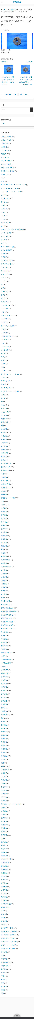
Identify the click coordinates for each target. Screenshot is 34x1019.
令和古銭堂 (17, 2)
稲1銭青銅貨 (5, 862)
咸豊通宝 (4, 525)
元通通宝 (4, 443)
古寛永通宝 (8, 94)
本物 (26, 94)
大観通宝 (4, 577)
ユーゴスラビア (6, 388)
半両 (2, 474)
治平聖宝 (4, 797)
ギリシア (4, 257)
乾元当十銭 (4, 412)
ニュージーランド (7, 305)
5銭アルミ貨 (5, 157)
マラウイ (4, 360)
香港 (2, 993)
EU (2, 178)
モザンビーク (5, 381)
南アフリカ (4, 481)
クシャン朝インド (7, 260)
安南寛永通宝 (5, 601)
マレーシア (4, 370)
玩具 (2, 838)
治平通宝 (4, 800)
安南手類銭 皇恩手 (7, 618)
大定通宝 (4, 570)
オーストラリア (6, 233)
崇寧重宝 (4, 680)
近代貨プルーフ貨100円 (9, 931)
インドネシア (5, 222)
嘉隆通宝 (4, 546)
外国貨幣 (4, 556)
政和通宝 (4, 711)
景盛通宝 (4, 742)
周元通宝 (4, 518)
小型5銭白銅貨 (6, 663)
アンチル (4, 202)
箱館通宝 (4, 876)
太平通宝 (4, 594)
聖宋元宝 (4, 897)
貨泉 (2, 911)
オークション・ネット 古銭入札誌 (12, 229)
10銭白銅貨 (4, 143)
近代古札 (4, 914)
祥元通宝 (4, 849)
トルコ (3, 298)
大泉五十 (4, 573)
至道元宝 (4, 900)
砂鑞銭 (3, 845)
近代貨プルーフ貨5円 (8, 948)
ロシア (3, 398)
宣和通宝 (4, 646)
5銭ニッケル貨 (6, 164)
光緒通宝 (4, 450)
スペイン (4, 278)
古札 (2, 501)
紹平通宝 (4, 880)
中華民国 (4, 408)
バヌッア (4, 312)
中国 (2, 405)
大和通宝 (4, 563)
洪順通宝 (4, 818)
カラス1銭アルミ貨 (7, 247)
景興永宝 (4, 752)
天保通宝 (4, 580)
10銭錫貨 (4, 147)
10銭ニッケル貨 (6, 140)
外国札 (3, 553)
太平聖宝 (4, 591)
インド (3, 219)
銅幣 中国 (4, 959)
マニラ (3, 357)
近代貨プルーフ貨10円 (8, 935)
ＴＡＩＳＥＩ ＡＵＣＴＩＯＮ (11, 191)
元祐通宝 (4, 432)
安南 (2, 597)
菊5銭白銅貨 (5, 907)
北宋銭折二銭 (5, 470)
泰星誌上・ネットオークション (11, 804)
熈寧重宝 (4, 835)
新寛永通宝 (4, 714)
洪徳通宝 (4, 811)
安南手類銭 (4, 604)
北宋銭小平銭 (5, 467)
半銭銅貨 (4, 477)
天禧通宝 (4, 584)
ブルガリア (4, 339)
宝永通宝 (4, 642)
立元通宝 (4, 866)
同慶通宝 (4, 511)
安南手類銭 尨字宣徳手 (8, 611)
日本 (20, 94)
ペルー (3, 343)
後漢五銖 (4, 701)
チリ (2, 288)
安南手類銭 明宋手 (7, 615)
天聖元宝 (4, 587)
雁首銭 (3, 979)
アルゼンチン (5, 198)
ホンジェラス (5, 350)
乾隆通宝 (4, 419)
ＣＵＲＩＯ (4, 174)
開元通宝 (4, 969)
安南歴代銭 (4, 632)
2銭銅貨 (3, 154)
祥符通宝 (4, 855)
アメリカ (4, 195)
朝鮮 (2, 763)
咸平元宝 (4, 522)
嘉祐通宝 (4, 542)
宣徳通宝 (4, 649)
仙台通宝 (4, 429)
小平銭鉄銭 (4, 670)
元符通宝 (4, 436)
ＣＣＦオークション (8, 171)
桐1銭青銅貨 (5, 769)
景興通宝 (4, 756)
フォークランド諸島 (8, 326)
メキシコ (4, 377)
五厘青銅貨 (4, 422)
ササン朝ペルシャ (7, 264)
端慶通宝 (4, 873)
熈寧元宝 (4, 828)
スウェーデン (5, 274)
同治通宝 (4, 515)
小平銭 (3, 666)
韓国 (2, 983)
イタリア (4, 209)
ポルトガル (4, 346)
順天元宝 (4, 986)
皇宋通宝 (4, 842)
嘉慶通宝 (4, 539)
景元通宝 (4, 739)
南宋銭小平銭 (5, 484)
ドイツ (3, 295)
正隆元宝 (4, 783)
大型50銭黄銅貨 (6, 566)
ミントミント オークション (10, 374)
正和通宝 (4, 780)
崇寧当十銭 (4, 673)
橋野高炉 (4, 773)
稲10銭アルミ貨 (6, 859)
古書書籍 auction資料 (8, 498)
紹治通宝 (4, 883)
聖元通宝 (4, 893)
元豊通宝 (4, 439)
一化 (2, 401)
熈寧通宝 (4, 831)
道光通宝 (4, 952)
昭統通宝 (4, 735)
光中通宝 (4, 446)
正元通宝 (4, 776)
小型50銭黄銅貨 (6, 659)
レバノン (4, 394)
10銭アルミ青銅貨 (7, 136)
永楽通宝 (4, 790)
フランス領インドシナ (8, 336)
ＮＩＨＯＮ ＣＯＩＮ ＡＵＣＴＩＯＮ (13, 185)
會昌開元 (4, 759)
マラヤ (3, 363)
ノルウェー (4, 308)
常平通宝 (4, 687)
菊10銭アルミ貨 (6, 904)
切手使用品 (4, 453)
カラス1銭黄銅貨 (6, 250)
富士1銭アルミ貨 (6, 652)
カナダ (3, 243)
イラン (3, 216)
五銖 (2, 425)
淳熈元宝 (4, 825)
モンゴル (4, 384)
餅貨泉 (3, 990)
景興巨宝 (4, 749)
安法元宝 (4, 635)
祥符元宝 (4, 852)
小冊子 (3, 656)
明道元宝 (4, 728)
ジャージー (4, 267)
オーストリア (5, 236)
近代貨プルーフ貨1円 (8, 938)
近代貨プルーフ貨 (7, 928)
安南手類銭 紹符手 (7, 628)
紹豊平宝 (4, 890)
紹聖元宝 (4, 886)
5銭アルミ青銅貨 (6, 160)
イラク (3, 212)
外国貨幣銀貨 (5, 560)
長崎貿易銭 (4, 966)
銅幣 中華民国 (5, 962)
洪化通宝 (4, 807)
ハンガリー (4, 319)
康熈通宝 (4, 690)
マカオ (3, 353)
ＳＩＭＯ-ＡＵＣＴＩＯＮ (9, 188)
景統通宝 (4, 745)
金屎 (2, 955)
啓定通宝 (4, 532)
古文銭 (3, 491)
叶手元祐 (4, 508)
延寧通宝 (4, 694)
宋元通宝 (4, 639)
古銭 (15, 94)
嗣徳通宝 (4, 536)
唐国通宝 (4, 529)
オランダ (4, 240)
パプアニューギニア (8, 315)
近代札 (3, 917)
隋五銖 (3, 976)
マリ (2, 367)
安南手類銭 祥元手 (7, 622)
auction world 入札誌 (7, 167)
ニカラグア (4, 302)
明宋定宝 (4, 725)
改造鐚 (3, 708)
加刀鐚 (3, 460)
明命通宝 (4, 721)
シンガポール (5, 271)
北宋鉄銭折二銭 (6, 463)
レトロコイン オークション (10, 391)
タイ (2, 284)
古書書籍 (4, 494)
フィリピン (4, 322)
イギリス (4, 205)
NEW (2, 123)
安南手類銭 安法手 (7, 608)
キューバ (4, 253)
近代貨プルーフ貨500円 (9, 942)
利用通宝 (4, 456)
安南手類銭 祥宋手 (7, 625)
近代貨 (3, 924)
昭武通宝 (4, 732)
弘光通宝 (4, 697)
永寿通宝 (4, 787)
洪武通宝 (4, 814)
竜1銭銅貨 (4, 869)
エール (3, 226)
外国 (2, 549)
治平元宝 (4, 794)
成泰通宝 (4, 704)
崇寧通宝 (4, 677)
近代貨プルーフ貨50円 (8, 945)
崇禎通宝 (4, 684)
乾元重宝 (4, 415)
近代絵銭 (4, 921)
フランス (4, 333)
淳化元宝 (4, 821)
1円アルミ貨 (5, 150)
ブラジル (4, 329)
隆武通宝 (4, 972)
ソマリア (4, 281)
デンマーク (4, 291)
